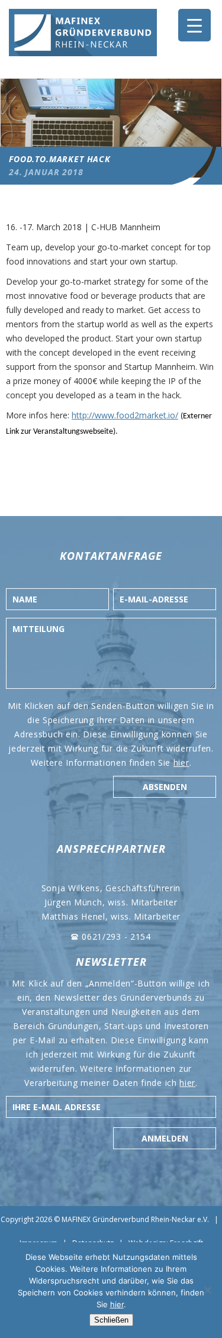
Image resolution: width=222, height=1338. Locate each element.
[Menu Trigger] (194, 25)
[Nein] (207, 1290)
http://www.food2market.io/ (125, 415)
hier (181, 762)
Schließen (111, 1320)
